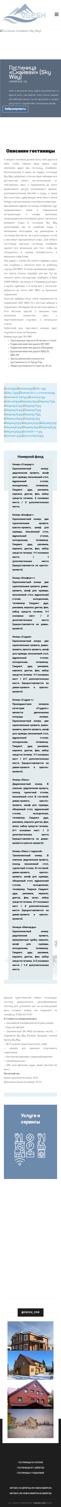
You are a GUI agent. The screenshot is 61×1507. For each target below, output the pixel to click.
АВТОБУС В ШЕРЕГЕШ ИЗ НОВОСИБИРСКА (31, 1488)
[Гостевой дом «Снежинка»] (30, 1424)
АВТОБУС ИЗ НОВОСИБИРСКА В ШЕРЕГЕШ (31, 1493)
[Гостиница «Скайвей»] (10, 389)
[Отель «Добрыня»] (30, 1365)
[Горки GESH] (30, 1338)
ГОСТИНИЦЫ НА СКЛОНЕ (30, 1462)
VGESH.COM (39, 1503)
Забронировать (15, 109)
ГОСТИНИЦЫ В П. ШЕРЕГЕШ (30, 1468)
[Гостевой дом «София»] (30, 1404)
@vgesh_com (30, 1312)
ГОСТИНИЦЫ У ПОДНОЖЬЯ (30, 1473)
